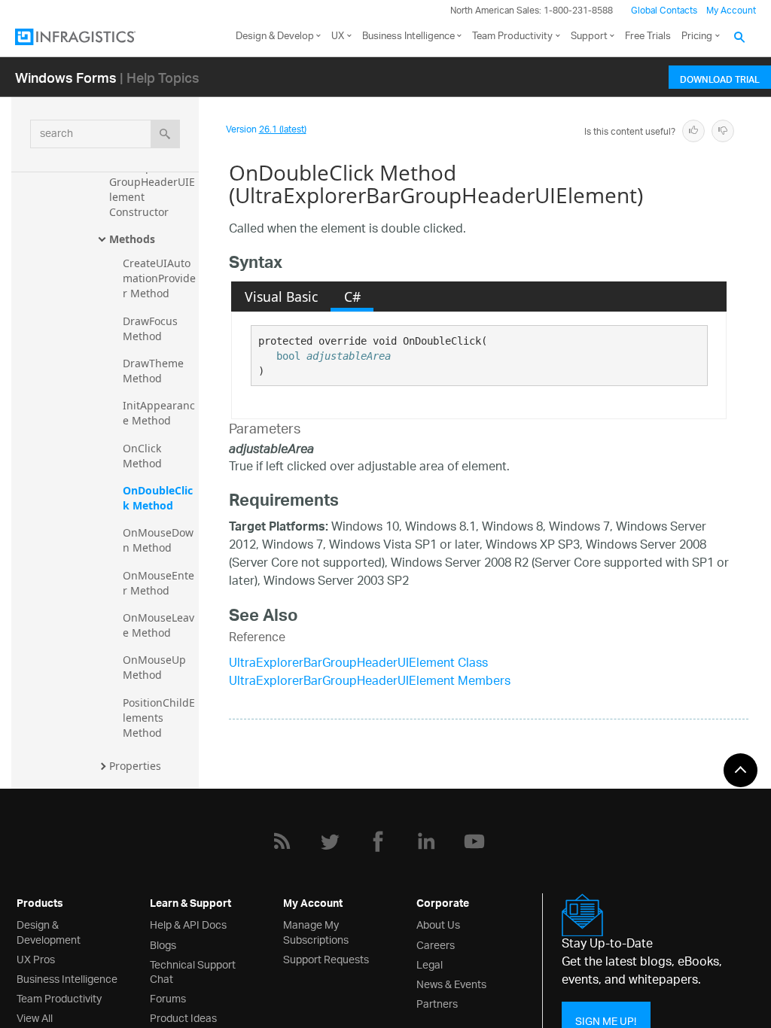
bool (288, 356)
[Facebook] (378, 841)
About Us (438, 923)
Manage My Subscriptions (316, 930)
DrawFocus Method (152, 328)
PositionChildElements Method (159, 717)
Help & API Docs (188, 923)
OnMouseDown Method (158, 540)
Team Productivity (512, 36)
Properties (135, 766)
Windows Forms (66, 77)
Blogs (163, 944)
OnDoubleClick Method (158, 497)
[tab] (281, 296)
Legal (429, 963)
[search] (165, 134)
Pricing (696, 36)
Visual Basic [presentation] (281, 296)
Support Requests (326, 958)
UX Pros (36, 958)
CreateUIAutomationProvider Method (159, 278)
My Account (731, 11)
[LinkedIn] (426, 841)
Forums (168, 997)
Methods (132, 239)
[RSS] (282, 841)
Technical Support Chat (193, 970)
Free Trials (648, 36)
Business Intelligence (408, 36)
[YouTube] (474, 841)
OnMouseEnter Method (158, 583)
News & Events (451, 983)
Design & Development (49, 930)
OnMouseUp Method (156, 667)
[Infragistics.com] (90, 37)
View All (35, 1017)
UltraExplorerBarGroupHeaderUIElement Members (369, 682)
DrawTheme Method (155, 370)
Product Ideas (183, 1017)
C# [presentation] (352, 296)
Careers (435, 944)
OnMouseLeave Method (158, 625)
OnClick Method (143, 455)
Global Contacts (664, 11)
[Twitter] (330, 841)
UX (337, 36)
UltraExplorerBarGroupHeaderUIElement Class (358, 664)
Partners (437, 1002)
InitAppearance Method (159, 412)
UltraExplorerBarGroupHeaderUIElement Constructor (152, 189)
